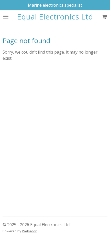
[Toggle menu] (5, 16)
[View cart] (104, 16)
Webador (29, 231)
